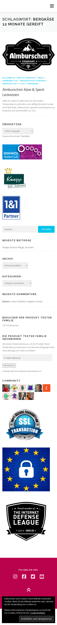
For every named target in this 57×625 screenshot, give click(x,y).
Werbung (33, 83)
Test (23, 83)
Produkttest (10, 83)
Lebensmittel (10, 80)
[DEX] (6, 387)
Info (40, 78)
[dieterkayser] (38, 387)
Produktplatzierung (33, 80)
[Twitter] (33, 576)
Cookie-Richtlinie (37, 613)
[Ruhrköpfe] (22, 395)
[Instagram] (15, 576)
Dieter (6, 301)
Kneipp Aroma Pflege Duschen (18, 247)
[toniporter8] (14, 387)
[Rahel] (14, 395)
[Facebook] (24, 576)
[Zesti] (22, 387)
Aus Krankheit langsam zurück (27, 301)
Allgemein (8, 78)
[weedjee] (30, 395)
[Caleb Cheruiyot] (30, 387)
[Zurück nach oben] (28, 590)
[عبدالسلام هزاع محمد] (46, 387)
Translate (25, 136)
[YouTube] (41, 576)
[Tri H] (6, 395)
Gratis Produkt (26, 78)
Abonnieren (9, 365)
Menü (51, 6)
